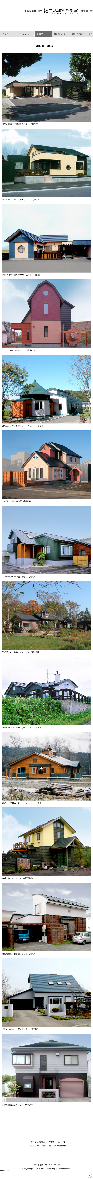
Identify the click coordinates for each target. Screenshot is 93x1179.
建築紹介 (40, 34)
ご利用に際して (40, 1165)
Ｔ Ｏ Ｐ (5, 34)
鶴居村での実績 (77, 34)
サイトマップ (54, 1165)
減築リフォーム (59, 34)
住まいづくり (24, 34)
